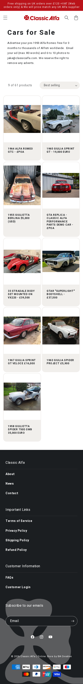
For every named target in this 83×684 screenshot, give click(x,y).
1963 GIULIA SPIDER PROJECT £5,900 (60, 362)
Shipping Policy (17, 540)
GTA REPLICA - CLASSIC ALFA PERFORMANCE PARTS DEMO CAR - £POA (60, 221)
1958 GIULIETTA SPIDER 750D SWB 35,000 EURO (20, 430)
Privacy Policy (16, 530)
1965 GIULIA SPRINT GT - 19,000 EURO (60, 150)
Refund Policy (16, 550)
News (10, 483)
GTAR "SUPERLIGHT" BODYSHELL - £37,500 (61, 294)
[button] (5, 17)
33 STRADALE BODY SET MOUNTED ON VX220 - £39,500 (21, 294)
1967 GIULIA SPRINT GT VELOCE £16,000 (22, 362)
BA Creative (65, 656)
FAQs (9, 577)
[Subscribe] (72, 621)
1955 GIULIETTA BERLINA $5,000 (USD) (19, 218)
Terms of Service (19, 521)
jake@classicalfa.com (22, 58)
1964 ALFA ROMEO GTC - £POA (20, 150)
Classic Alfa (27, 656)
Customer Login (18, 587)
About (10, 474)
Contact (12, 493)
